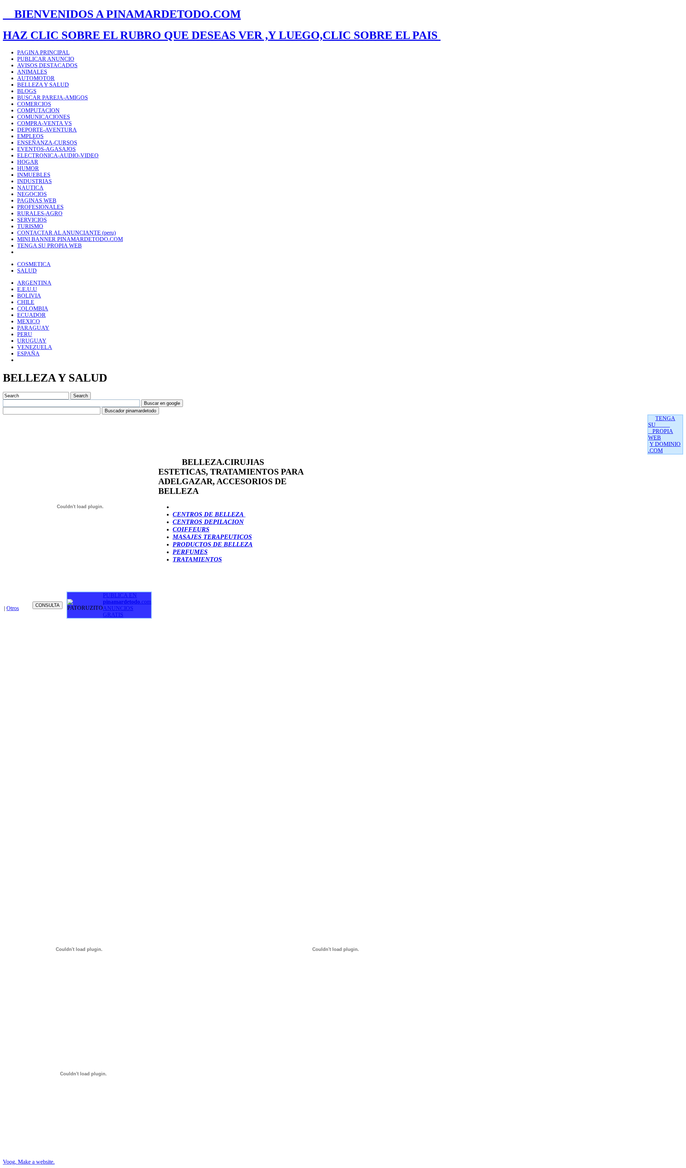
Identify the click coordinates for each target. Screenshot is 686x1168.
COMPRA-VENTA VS (44, 123)
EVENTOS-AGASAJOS (46, 149)
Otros (12, 608)
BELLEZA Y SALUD (43, 85)
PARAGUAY (33, 328)
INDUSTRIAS (34, 181)
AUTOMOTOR (36, 78)
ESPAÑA (28, 353)
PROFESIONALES (40, 207)
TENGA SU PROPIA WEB (49, 245)
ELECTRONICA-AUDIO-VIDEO (58, 155)
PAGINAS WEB (36, 200)
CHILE (25, 302)
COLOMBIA (32, 308)
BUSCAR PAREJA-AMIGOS (52, 97)
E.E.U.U (27, 289)
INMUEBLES (33, 175)
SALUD (27, 271)
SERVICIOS (32, 220)
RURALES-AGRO (40, 213)
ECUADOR (31, 315)
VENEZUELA (34, 347)
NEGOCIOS (32, 194)
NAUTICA (30, 188)
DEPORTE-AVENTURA (47, 130)
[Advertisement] (133, 430)
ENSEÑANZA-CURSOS (47, 142)
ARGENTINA (34, 283)
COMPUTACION (38, 110)
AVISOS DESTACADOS (47, 65)
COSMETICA (34, 264)
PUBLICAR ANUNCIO (45, 59)
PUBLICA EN (127, 598)
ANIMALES (32, 72)
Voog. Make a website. (29, 1162)
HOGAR (27, 162)
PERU (24, 334)
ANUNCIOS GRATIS (118, 611)
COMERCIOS (34, 104)
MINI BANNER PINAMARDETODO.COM (70, 239)
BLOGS (26, 91)
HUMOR (28, 168)
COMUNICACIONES (43, 117)
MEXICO (28, 321)
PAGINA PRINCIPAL (43, 52)
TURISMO (30, 226)
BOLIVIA (29, 296)
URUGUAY (31, 341)
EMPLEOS (30, 136)
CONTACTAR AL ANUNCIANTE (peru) (66, 233)
